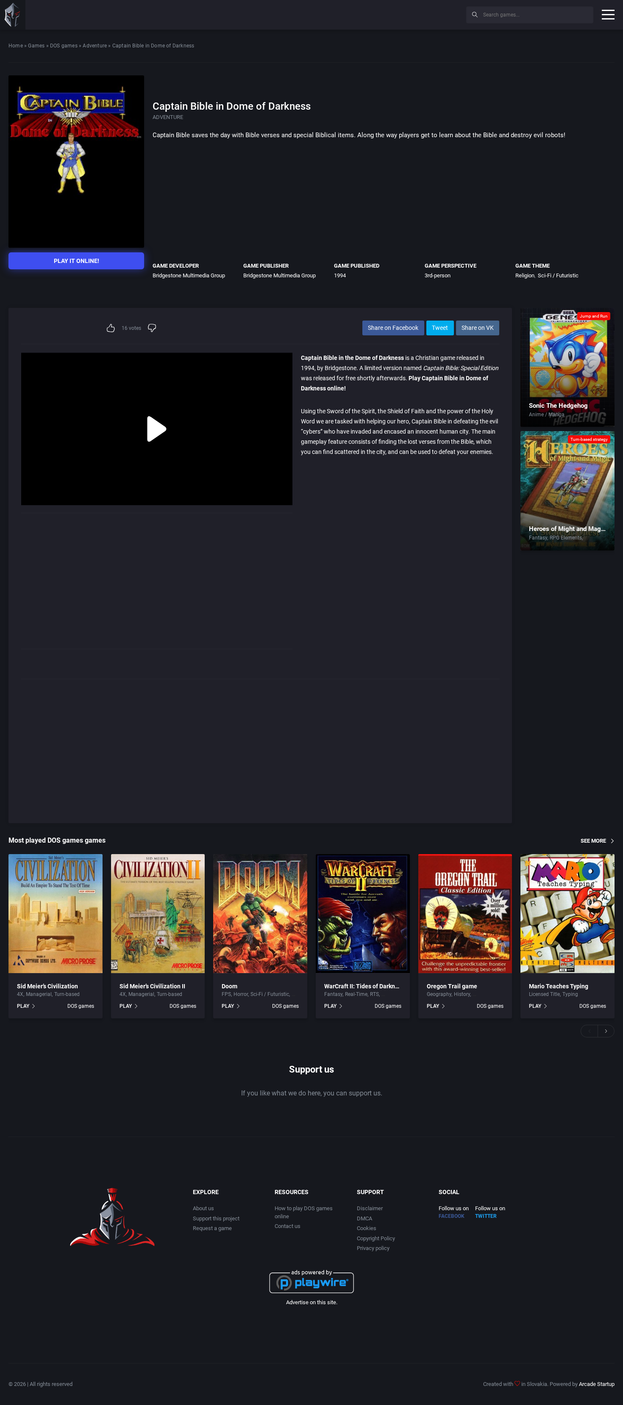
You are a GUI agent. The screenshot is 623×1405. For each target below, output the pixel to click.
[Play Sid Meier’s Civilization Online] (55, 914)
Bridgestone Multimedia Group (189, 275)
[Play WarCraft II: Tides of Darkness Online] (363, 914)
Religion (524, 275)
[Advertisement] (390, 13)
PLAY (23, 1006)
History (462, 994)
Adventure (95, 46)
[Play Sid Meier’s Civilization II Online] (158, 914)
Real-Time (356, 994)
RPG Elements (566, 538)
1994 (340, 275)
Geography (439, 994)
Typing (570, 994)
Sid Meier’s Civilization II (152, 986)
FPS (226, 994)
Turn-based (597, 538)
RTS (374, 994)
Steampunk (394, 994)
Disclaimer (370, 1208)
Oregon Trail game (452, 986)
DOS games (64, 46)
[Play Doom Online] (260, 914)
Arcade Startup (597, 1384)
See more (593, 840)
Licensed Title (544, 994)
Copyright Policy (376, 1238)
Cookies (366, 1228)
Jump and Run (594, 316)
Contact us (287, 1226)
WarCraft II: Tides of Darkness (364, 986)
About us (203, 1208)
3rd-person (438, 275)
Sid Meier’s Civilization (47, 986)
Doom (229, 986)
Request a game (212, 1228)
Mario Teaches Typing (558, 986)
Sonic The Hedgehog (558, 405)
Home (15, 46)
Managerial (39, 994)
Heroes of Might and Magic (567, 529)
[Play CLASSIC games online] (12, 15)
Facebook (451, 1216)
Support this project (216, 1218)
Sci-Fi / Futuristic (558, 275)
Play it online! (76, 260)
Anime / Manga (547, 415)
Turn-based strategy (589, 439)
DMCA (364, 1218)
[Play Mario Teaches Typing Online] (567, 914)
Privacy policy (373, 1248)
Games (36, 46)
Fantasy (538, 538)
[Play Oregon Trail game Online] (465, 914)
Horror (241, 994)
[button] (589, 1031)
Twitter (486, 1216)
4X (20, 994)
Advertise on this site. (311, 1302)
